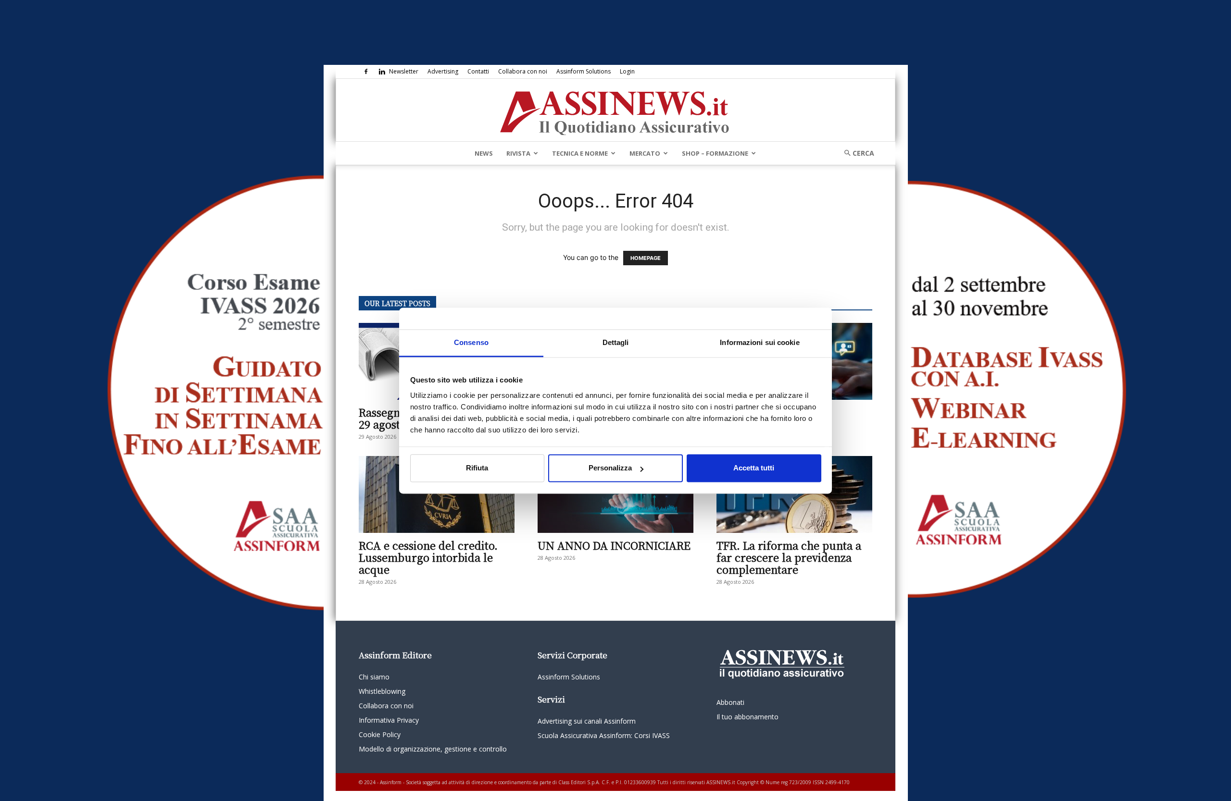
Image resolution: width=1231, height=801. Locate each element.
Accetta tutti (753, 468)
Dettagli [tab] (616, 342)
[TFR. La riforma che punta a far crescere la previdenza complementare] (794, 494)
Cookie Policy (380, 734)
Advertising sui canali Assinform (587, 721)
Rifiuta (477, 468)
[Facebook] (366, 71)
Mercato (644, 153)
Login (627, 71)
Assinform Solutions (583, 71)
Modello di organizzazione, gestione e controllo (433, 748)
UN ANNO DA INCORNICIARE (614, 545)
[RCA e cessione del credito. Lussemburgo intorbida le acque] (437, 494)
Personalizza (610, 468)
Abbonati (730, 702)
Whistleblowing (382, 691)
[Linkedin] (382, 71)
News (484, 153)
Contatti (478, 71)
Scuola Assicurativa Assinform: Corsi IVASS (604, 735)
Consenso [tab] (471, 342)
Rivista (518, 153)
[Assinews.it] (615, 110)
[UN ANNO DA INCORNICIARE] (615, 494)
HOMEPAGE (645, 258)
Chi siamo (374, 676)
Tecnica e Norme (580, 153)
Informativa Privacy (389, 720)
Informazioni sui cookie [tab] (759, 342)
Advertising (442, 71)
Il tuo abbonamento (747, 716)
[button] (855, 153)
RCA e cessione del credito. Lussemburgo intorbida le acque (428, 557)
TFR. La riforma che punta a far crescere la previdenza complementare (788, 557)
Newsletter (403, 71)
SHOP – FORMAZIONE (715, 153)
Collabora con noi (522, 71)
